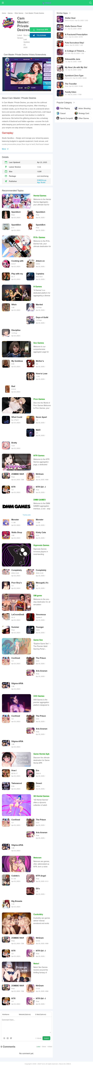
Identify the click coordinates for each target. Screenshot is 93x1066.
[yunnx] (46, 2)
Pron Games (39, 399)
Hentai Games (39, 195)
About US (62, 1064)
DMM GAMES (39, 499)
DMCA (68, 1064)
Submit (46, 1038)
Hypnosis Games (41, 545)
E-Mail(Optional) (40, 1014)
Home (4, 13)
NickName (5, 1014)
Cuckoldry (38, 914)
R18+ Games (39, 237)
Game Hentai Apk (41, 753)
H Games (37, 286)
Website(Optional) (25, 1014)
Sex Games (38, 342)
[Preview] (11, 1038)
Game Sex (38, 639)
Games (10, 13)
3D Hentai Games (41, 796)
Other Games (19, 13)
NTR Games (38, 455)
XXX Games (38, 696)
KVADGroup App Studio (41, 181)
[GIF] (7, 1038)
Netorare (37, 857)
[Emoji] (4, 1038)
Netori (36, 963)
